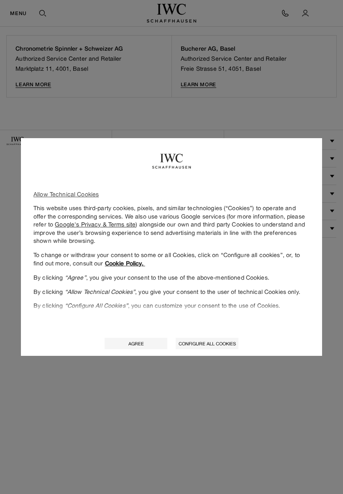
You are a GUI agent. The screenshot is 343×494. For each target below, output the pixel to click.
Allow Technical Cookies (66, 194)
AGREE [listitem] (136, 343)
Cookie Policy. (125, 263)
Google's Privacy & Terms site (95, 224)
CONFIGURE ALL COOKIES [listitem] (207, 343)
